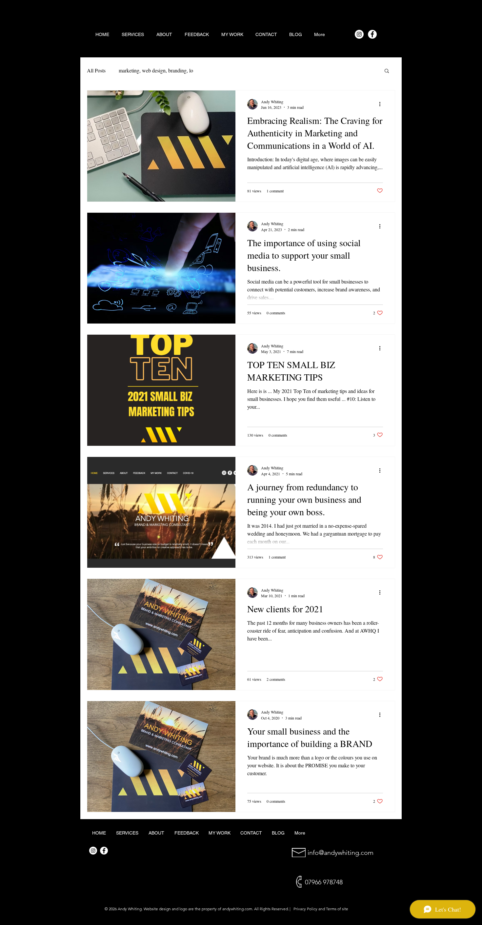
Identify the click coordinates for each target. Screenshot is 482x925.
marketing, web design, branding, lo (156, 70)
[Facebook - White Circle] (372, 34)
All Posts (96, 70)
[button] (387, 71)
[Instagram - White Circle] (359, 34)
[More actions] (382, 104)
